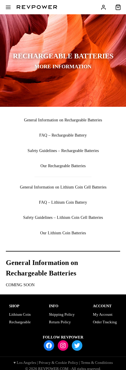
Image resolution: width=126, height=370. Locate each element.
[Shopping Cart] (118, 7)
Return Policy (60, 322)
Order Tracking (105, 322)
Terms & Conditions (97, 362)
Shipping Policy (62, 314)
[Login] (106, 7)
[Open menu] (8, 7)
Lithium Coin (20, 314)
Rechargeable (20, 322)
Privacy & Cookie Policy (58, 362)
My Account (103, 314)
